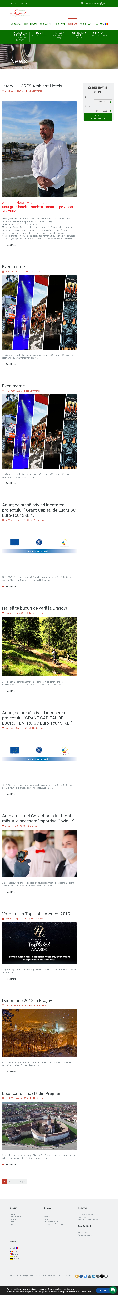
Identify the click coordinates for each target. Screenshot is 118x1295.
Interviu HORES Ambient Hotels (32, 85)
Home (12, 1214)
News (74, 24)
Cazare (39, 34)
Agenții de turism (84, 1217)
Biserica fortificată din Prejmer (31, 1093)
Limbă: (101, 24)
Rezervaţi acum (16, 1217)
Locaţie (46, 1214)
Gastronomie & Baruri (78, 35)
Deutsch (16, 1259)
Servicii (61, 24)
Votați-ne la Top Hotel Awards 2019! (36, 913)
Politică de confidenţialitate (54, 1224)
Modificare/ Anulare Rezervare (89, 1220)
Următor (22, 1182)
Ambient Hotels (84, 1233)
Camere (47, 24)
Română (16, 1251)
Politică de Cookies (51, 1222)
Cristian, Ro (89, 3)
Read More (11, 245)
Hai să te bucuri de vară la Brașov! (34, 608)
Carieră (46, 1219)
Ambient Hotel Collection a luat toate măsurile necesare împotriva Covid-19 (38, 818)
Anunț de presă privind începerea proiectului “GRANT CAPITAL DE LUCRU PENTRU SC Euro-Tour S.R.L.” (37, 718)
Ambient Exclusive (85, 1235)
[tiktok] (102, 1276)
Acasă (17, 24)
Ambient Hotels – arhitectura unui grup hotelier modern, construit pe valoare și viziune (38, 207)
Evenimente (13, 266)
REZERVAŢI (59, 35)
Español (16, 1256)
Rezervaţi (31, 24)
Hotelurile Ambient (19, 3)
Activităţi (98, 34)
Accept (103, 1290)
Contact (87, 24)
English (16, 1254)
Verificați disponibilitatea (98, 117)
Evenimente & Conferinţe (20, 36)
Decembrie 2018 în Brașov (27, 1000)
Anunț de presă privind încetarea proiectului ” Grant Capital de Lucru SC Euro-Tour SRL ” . (39, 510)
